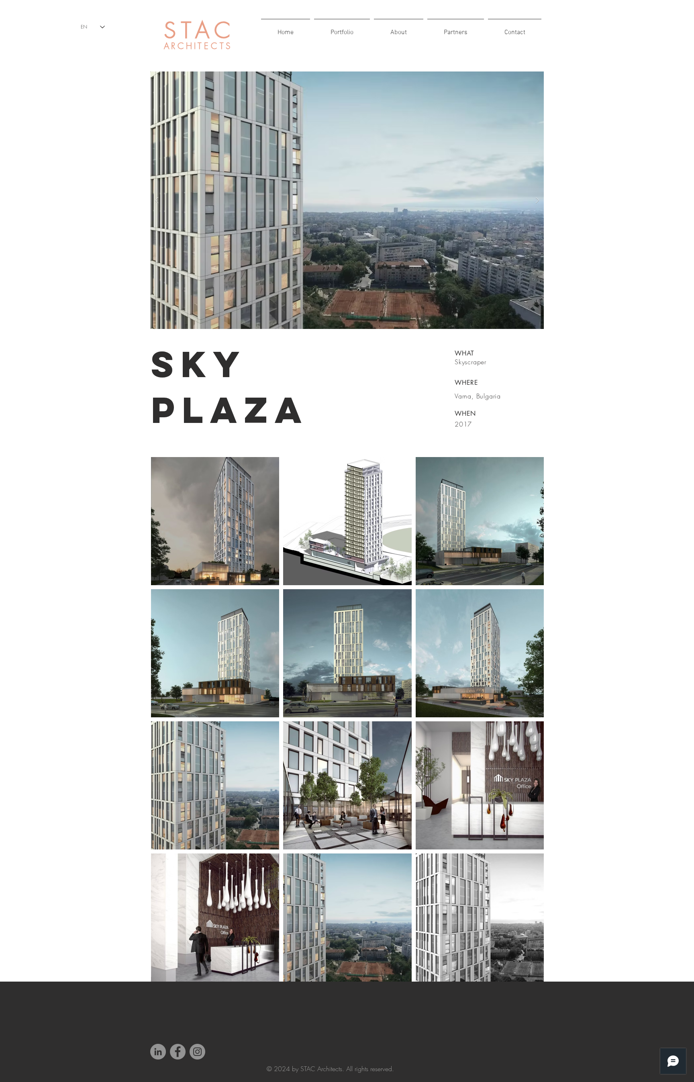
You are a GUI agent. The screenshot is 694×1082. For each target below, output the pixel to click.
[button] (347, 200)
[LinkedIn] (158, 1052)
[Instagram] (197, 1052)
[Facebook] (178, 1052)
